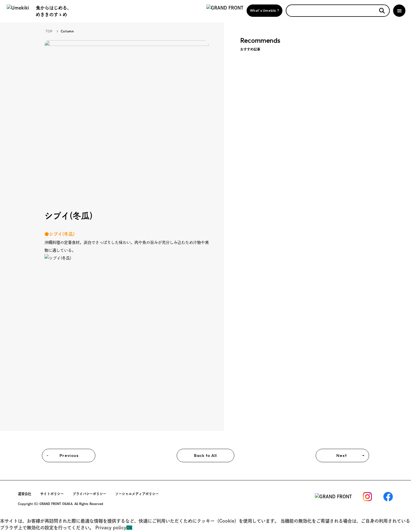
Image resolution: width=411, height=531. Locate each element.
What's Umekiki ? (264, 10)
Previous (69, 455)
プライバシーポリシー (89, 493)
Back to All (205, 455)
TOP (49, 31)
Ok (129, 527)
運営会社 (24, 493)
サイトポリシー (52, 493)
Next (341, 455)
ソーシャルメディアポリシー (137, 493)
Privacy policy (110, 527)
